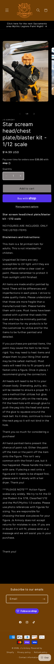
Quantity (7, 169)
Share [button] (9, 568)
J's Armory (25, 648)
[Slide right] (34, 114)
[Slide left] (20, 114)
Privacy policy (24, 652)
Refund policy (40, 652)
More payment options (27, 206)
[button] (7, 10)
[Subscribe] (44, 599)
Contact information (28, 657)
